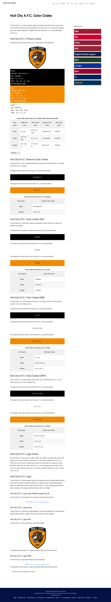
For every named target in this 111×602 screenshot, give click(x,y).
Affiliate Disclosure (55, 595)
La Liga (78, 65)
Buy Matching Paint (18, 83)
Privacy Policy (62, 591)
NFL (76, 37)
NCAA (77, 42)
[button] (96, 2)
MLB (77, 71)
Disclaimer (56, 591)
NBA (77, 31)
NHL (76, 48)
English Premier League (85, 54)
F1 (76, 77)
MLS (77, 60)
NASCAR (78, 82)
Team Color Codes (9, 3)
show (18, 153)
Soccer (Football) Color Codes (27, 571)
